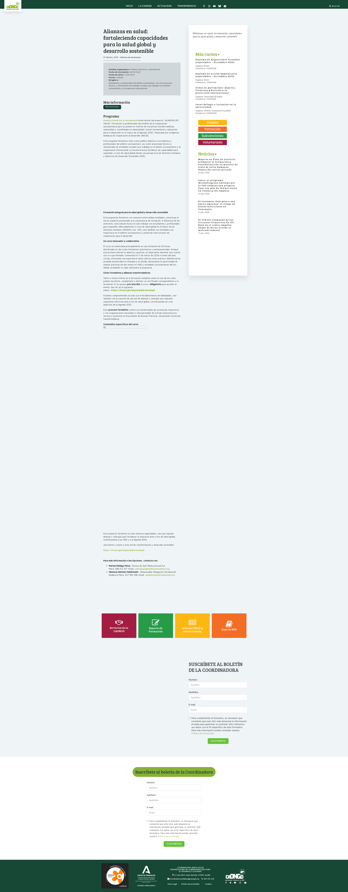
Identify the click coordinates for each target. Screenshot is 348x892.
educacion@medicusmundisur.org (152, 569)
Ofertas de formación (130, 57)
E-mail (192, 704)
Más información (112, 107)
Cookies (208, 884)
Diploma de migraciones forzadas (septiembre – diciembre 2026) (217, 60)
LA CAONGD (145, 6)
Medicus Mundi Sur (112, 120)
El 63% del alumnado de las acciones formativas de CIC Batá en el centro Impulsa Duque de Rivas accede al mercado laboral (216, 225)
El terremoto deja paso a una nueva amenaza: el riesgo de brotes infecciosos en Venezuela (216, 205)
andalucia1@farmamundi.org (160, 575)
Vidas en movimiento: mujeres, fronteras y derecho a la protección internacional (215, 90)
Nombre (193, 679)
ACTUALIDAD (164, 6)
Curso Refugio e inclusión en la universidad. (215, 105)
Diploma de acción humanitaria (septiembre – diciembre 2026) (216, 74)
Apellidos (193, 692)
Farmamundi (131, 120)
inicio (129, 6)
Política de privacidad (202, 733)
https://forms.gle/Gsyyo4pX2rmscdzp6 (123, 550)
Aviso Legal (172, 884)
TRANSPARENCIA (186, 6)
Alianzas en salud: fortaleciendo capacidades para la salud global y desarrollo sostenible (135, 40)
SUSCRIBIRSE (218, 741)
